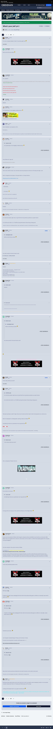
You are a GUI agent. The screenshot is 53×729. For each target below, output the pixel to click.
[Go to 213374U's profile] (4, 215)
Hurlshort (7, 99)
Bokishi (6, 29)
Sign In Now (38, 706)
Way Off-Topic (17, 29)
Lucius (6, 388)
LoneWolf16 (7, 75)
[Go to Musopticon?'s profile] (4, 281)
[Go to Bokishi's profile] (3, 29)
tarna (6, 123)
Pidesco (6, 263)
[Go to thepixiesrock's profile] (4, 534)
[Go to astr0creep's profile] (4, 602)
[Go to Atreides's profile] (4, 139)
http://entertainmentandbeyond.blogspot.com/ (11, 643)
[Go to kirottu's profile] (4, 204)
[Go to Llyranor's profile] (4, 107)
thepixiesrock (8, 533)
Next (11, 34)
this (8, 590)
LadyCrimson (7, 167)
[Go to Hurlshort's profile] (4, 100)
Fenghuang (7, 435)
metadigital (7, 48)
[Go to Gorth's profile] (4, 679)
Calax (6, 183)
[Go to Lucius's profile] (4, 389)
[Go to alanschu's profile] (4, 588)
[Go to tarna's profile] (4, 124)
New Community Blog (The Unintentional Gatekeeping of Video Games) (16, 22)
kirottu (6, 203)
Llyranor (7, 106)
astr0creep (7, 601)
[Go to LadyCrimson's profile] (4, 168)
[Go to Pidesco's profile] (4, 264)
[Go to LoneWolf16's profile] (4, 76)
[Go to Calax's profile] (4, 184)
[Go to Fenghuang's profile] (4, 436)
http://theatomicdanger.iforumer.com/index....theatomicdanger (14, 551)
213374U (7, 214)
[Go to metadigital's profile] (4, 49)
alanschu (7, 587)
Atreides (7, 138)
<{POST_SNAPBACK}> (45, 150)
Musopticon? (7, 280)
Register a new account (14, 706)
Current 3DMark (5, 44)
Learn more (2, 1)
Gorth (6, 678)
